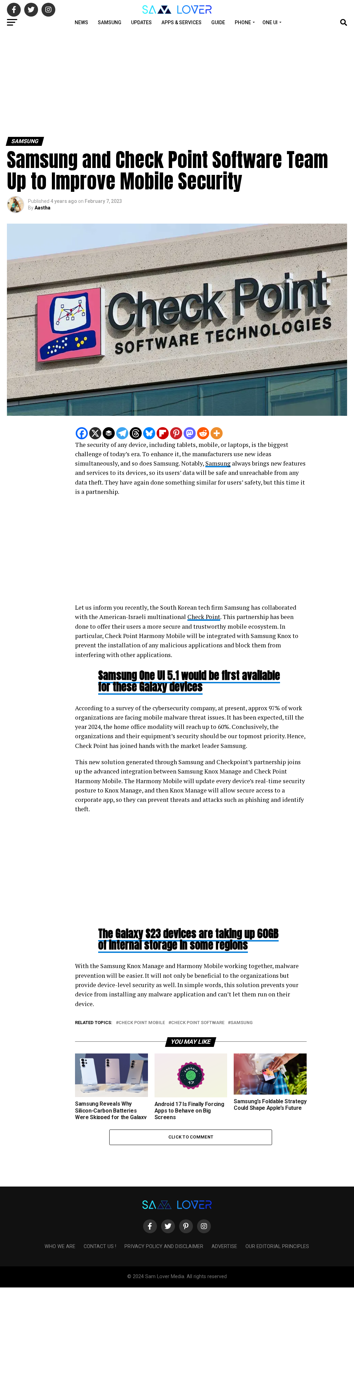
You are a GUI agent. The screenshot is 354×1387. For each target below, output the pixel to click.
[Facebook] (82, 433)
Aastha (42, 207)
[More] (217, 433)
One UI (270, 22)
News (81, 22)
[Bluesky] (149, 433)
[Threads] (136, 433)
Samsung (109, 22)
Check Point (203, 617)
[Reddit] (203, 433)
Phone (243, 22)
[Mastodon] (190, 433)
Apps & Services (181, 22)
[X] (95, 433)
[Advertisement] (177, 82)
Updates (141, 22)
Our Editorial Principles (277, 1246)
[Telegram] (122, 433)
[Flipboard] (163, 433)
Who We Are (60, 1246)
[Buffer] (109, 433)
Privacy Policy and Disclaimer (163, 1246)
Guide (218, 22)
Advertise (224, 1246)
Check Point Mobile (142, 1023)
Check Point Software (197, 1023)
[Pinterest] (176, 433)
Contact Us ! (100, 1246)
